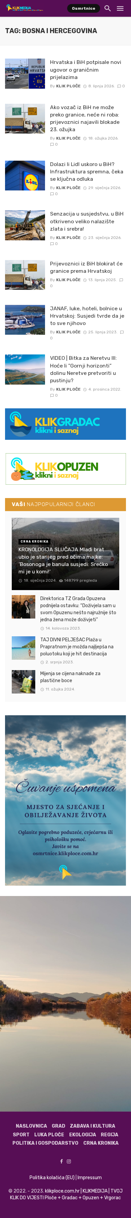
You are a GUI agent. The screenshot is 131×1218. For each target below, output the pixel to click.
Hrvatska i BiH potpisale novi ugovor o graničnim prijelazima (85, 69)
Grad (58, 1126)
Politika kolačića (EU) (52, 1178)
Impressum (90, 1178)
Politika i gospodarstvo (45, 1143)
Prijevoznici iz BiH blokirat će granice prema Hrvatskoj (86, 267)
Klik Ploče (68, 86)
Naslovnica (31, 1126)
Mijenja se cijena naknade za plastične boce (70, 677)
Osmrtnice (83, 8)
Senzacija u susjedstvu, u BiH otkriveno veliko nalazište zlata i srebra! (87, 221)
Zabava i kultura (92, 1126)
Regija (109, 1135)
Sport (21, 1135)
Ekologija (82, 1135)
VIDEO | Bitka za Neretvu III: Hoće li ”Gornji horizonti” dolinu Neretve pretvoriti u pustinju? (83, 369)
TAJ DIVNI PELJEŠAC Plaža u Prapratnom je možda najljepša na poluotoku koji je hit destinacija (77, 647)
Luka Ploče (49, 1135)
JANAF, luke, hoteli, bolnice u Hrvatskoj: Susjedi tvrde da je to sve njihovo (87, 315)
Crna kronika (101, 1143)
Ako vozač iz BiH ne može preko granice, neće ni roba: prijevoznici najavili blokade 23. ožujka (85, 118)
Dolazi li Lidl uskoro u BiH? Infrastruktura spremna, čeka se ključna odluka (86, 171)
